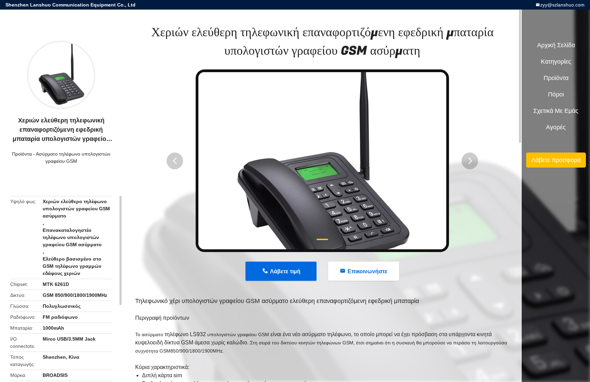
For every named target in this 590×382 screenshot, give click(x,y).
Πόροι (556, 94)
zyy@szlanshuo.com (562, 5)
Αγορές (556, 127)
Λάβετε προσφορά (556, 160)
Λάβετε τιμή (285, 271)
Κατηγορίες (556, 61)
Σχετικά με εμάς (555, 110)
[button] (175, 161)
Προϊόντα (22, 154)
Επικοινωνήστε (368, 271)
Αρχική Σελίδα (556, 45)
